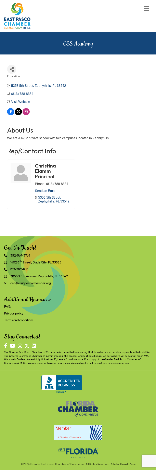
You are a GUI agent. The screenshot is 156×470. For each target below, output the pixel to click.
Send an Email (45, 191)
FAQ (7, 306)
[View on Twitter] (18, 114)
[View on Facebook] (10, 114)
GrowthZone (128, 464)
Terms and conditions (19, 320)
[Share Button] (11, 69)
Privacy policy (13, 313)
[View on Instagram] (26, 114)
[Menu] (146, 8)
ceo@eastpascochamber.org (112, 362)
